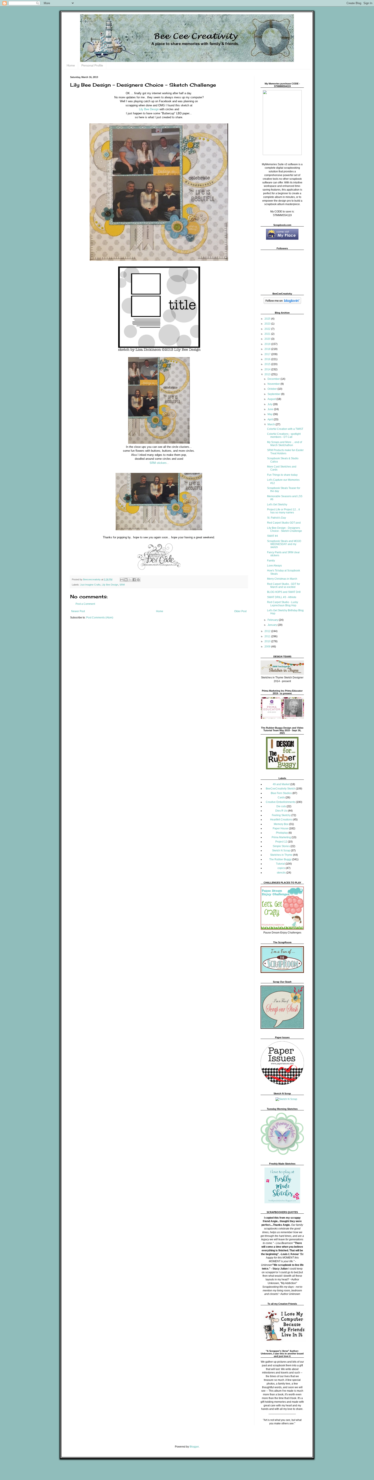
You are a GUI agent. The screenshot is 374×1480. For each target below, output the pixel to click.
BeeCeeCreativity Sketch (280, 788)
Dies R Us (281, 810)
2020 (267, 338)
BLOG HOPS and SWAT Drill (284, 592)
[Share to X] (130, 579)
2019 (267, 344)
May (270, 414)
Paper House (280, 828)
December (274, 378)
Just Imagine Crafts (90, 584)
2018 (267, 349)
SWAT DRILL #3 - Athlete (281, 597)
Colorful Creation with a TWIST (285, 428)
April (271, 419)
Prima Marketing (281, 837)
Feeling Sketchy (281, 815)
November (274, 383)
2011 (267, 636)
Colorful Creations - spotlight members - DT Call (284, 435)
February (273, 619)
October (272, 388)
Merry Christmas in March (282, 578)
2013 (267, 374)
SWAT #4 (272, 535)
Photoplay (282, 832)
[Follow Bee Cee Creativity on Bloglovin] (282, 302)
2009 (267, 646)
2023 (267, 323)
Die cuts (281, 806)
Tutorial (280, 863)
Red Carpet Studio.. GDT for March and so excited (283, 585)
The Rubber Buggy (280, 859)
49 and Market (281, 784)
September (274, 394)
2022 (267, 328)
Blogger (194, 1446)
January (273, 624)
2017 (267, 354)
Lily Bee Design (149, 109)
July (270, 404)
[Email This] (122, 579)
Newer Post (78, 611)
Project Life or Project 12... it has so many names (283, 511)
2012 (267, 631)
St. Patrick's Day (276, 517)
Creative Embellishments (280, 802)
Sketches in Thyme (281, 854)
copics (281, 868)
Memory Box (281, 824)
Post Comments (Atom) (99, 617)
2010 (267, 641)
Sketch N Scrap (281, 850)
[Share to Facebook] (134, 579)
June (271, 409)
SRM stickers (158, 462)
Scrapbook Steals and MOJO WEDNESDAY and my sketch (284, 544)
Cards (281, 797)
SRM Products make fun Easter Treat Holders (285, 452)
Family (271, 560)
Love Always (274, 565)
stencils (281, 872)
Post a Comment (85, 603)
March (272, 424)
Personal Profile (92, 65)
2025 (267, 318)
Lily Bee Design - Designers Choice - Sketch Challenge (284, 529)
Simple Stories (281, 846)
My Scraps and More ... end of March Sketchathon (284, 444)
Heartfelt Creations (281, 819)
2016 (267, 359)
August (272, 399)
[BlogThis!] (126, 579)
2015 (267, 364)
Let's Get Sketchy (277, 504)
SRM (122, 584)
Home (71, 65)
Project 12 (281, 841)
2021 (267, 333)
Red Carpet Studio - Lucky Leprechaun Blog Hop (282, 604)
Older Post (240, 611)
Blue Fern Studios (281, 793)
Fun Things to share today (282, 474)
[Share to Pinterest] (138, 579)
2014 (267, 369)
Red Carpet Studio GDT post (284, 522)
